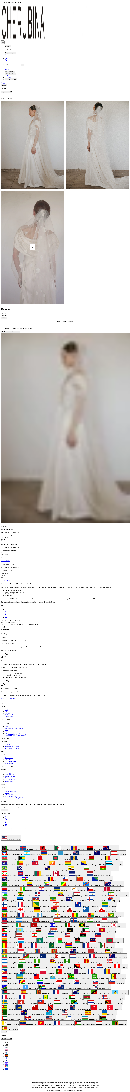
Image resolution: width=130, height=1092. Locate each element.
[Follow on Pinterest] (6, 823)
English (7, 46)
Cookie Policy (9, 794)
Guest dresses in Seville (12, 746)
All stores (7, 745)
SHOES (7, 76)
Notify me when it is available (65, 321)
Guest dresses (9, 758)
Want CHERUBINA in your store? (15, 735)
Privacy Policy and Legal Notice (14, 798)
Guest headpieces (10, 779)
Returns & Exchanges (11, 791)
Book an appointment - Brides (14, 728)
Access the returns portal (8, 698)
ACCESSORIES (9, 74)
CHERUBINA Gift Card (12, 733)
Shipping (7, 793)
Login (4, 83)
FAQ (6, 710)
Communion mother (11, 776)
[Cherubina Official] (45, 39)
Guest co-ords (9, 763)
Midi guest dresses (10, 761)
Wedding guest (9, 773)
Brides (6, 730)
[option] (10, 847)
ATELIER (8, 77)
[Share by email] (6, 617)
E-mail (20, 808)
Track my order (9, 715)
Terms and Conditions (11, 796)
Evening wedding (10, 774)
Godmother (8, 778)
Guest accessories (10, 781)
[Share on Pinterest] (6, 615)
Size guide (8, 713)
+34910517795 (5, 561)
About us (7, 726)
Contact (7, 711)
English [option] (7, 53)
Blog (6, 731)
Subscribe (4, 810)
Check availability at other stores (11, 331)
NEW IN (7, 70)
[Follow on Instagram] (6, 820)
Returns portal (9, 716)
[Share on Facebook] (6, 609)
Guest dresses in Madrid (12, 748)
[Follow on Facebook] (6, 817)
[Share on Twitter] (6, 612)
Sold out (4, 317)
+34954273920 (5, 580)
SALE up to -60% (10, 79)
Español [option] (13, 53)
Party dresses (8, 759)
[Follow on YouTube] (6, 825)
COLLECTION (9, 72)
